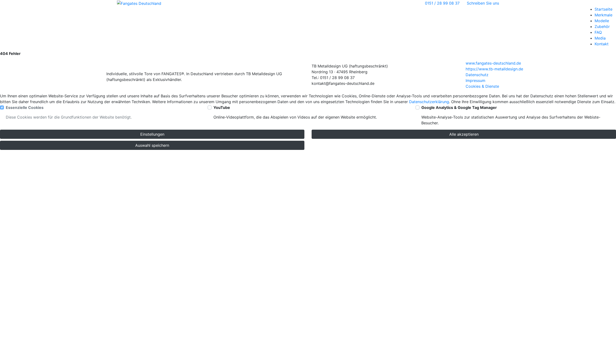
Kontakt (602, 43)
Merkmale (603, 15)
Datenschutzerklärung (429, 101)
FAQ (598, 32)
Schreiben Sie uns (483, 3)
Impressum (475, 80)
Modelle (602, 20)
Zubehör (602, 26)
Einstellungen (152, 134)
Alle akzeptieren (464, 134)
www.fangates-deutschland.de (493, 63)
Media (600, 38)
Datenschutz (477, 74)
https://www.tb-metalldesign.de (494, 69)
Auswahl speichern (152, 145)
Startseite (603, 9)
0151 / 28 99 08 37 (442, 3)
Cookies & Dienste (482, 86)
